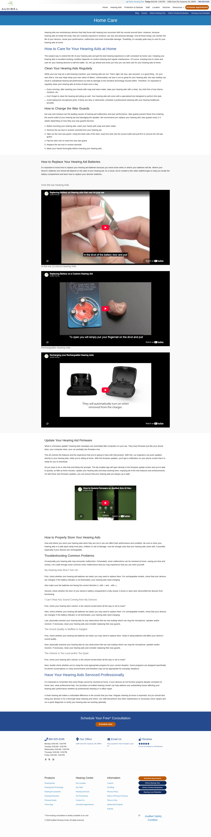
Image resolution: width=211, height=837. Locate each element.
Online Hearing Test (136, 2)
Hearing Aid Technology (54, 787)
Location (156, 7)
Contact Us (80, 800)
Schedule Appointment (197, 7)
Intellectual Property (115, 804)
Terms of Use (112, 800)
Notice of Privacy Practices (117, 796)
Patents (110, 809)
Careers (110, 783)
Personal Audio (50, 800)
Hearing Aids (116, 7)
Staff (148, 7)
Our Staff (79, 787)
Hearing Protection (52, 796)
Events (144, 13)
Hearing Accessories (53, 792)
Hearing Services (82, 792)
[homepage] (10, 5)
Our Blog (110, 787)
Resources (178, 7)
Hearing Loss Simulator (200, 13)
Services (166, 7)
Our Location (81, 783)
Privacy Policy (112, 792)
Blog (137, 13)
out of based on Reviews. (150, 742)
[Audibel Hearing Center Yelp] (49, 759)
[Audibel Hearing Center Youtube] (53, 759)
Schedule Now (105, 724)
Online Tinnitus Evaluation (178, 13)
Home (105, 7)
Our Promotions (82, 796)
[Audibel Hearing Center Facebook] (46, 759)
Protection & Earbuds (133, 7)
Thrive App (49, 804)
